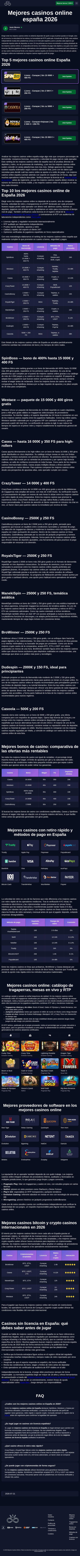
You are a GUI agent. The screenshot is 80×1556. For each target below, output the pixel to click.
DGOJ (7, 1415)
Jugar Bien (24, 1382)
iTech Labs (36, 217)
